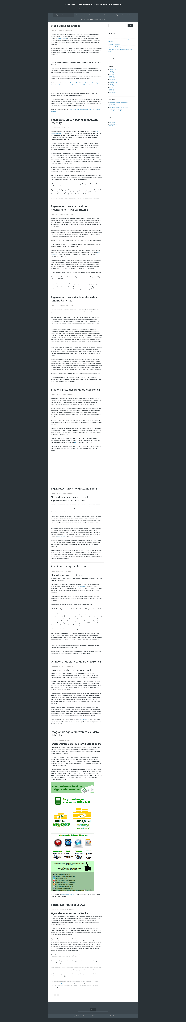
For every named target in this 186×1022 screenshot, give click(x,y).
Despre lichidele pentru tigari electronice (93, 19)
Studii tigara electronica (65, 25)
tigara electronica (62, 38)
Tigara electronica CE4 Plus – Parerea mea (118, 37)
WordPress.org (113, 125)
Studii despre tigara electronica (70, 566)
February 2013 (112, 79)
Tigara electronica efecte (123, 15)
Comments (113, 124)
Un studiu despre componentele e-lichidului (80, 85)
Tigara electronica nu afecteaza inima (74, 488)
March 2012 (112, 90)
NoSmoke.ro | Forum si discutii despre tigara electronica (93, 4)
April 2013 (111, 76)
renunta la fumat (55, 325)
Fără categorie (112, 105)
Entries (112, 122)
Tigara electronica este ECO (68, 904)
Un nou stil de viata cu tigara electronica (76, 661)
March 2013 (112, 77)
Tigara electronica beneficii (63, 15)
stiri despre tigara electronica (68, 894)
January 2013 (112, 81)
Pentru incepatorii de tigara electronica (87, 15)
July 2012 (111, 84)
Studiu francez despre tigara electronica (75, 389)
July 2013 (111, 71)
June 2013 (111, 72)
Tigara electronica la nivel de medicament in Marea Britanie (69, 208)
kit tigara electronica (83, 719)
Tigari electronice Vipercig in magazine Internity (119, 46)
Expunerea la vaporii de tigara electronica (80, 109)
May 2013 (111, 74)
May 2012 (111, 87)
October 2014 (112, 69)
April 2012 (111, 89)
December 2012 (113, 82)
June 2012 (111, 85)
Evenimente (107, 15)
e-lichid (76, 442)
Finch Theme (113, 1015)
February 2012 (112, 92)
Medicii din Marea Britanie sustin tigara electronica (83, 83)
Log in (110, 121)
